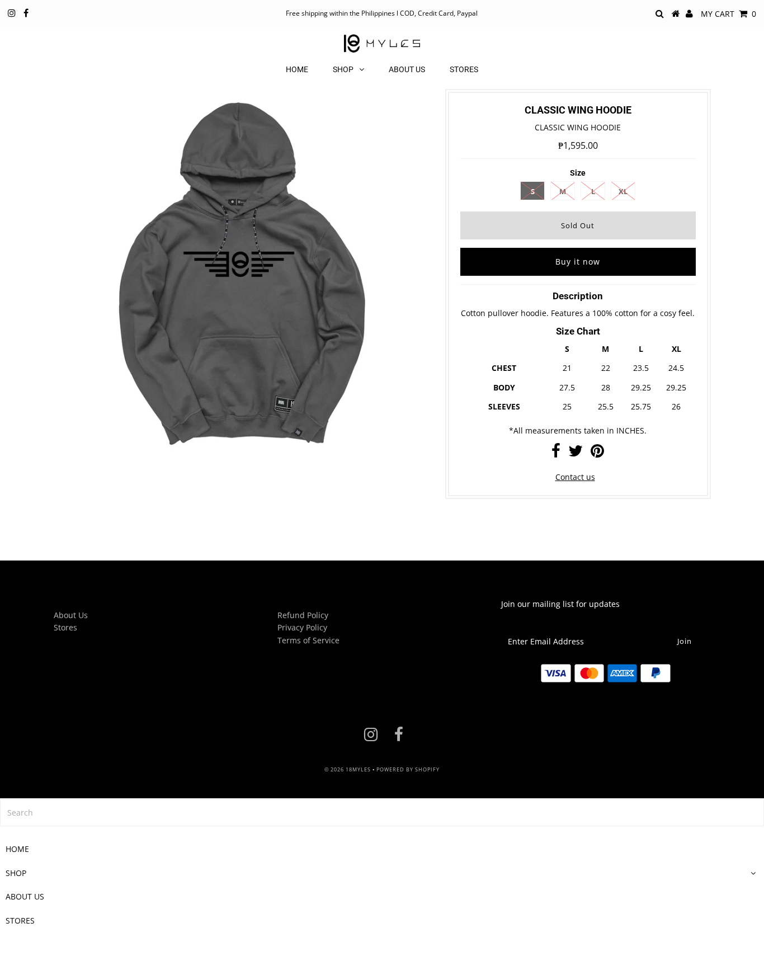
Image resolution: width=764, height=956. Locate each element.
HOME (297, 69)
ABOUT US (407, 69)
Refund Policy (302, 615)
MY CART (728, 13)
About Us (71, 615)
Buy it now (577, 261)
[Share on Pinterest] (597, 453)
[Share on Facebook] (555, 453)
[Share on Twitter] (575, 453)
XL (623, 191)
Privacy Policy (302, 627)
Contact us (575, 477)
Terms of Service (308, 640)
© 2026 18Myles (347, 769)
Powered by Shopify (408, 769)
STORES (464, 69)
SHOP (343, 69)
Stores (65, 627)
